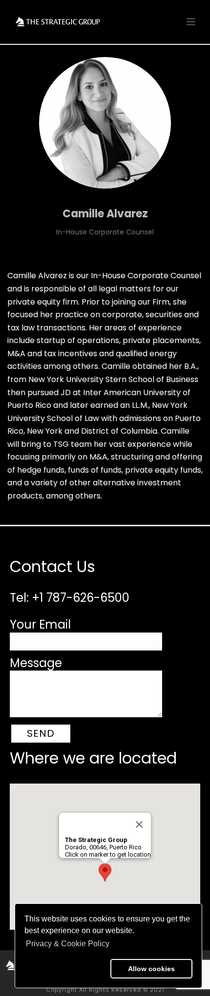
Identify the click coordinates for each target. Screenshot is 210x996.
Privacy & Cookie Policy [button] (67, 943)
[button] (65, 969)
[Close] (139, 824)
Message (36, 663)
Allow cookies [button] (151, 969)
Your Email (40, 624)
